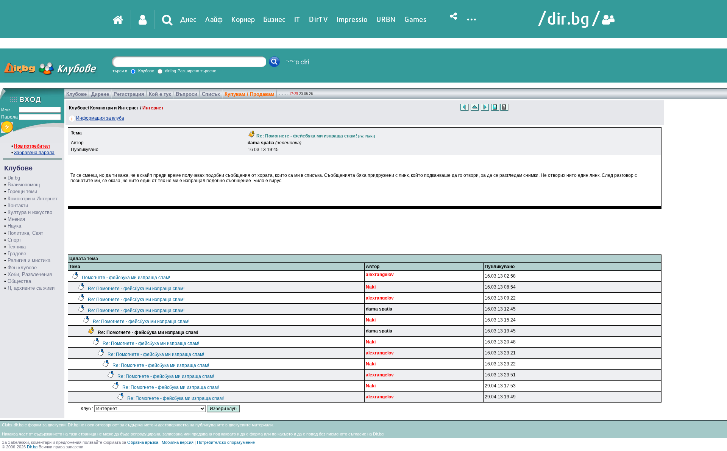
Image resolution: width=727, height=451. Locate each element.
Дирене (100, 94)
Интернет (153, 108)
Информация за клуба (100, 118)
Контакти (18, 205)
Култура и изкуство (30, 212)
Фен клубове (22, 267)
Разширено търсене (197, 71)
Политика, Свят (25, 233)
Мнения (16, 219)
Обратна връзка (142, 442)
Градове (17, 253)
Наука (14, 226)
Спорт (14, 240)
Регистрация (129, 94)
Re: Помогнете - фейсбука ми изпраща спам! (136, 288)
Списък (211, 94)
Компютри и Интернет (33, 198)
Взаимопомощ (24, 184)
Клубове (76, 94)
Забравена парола (34, 152)
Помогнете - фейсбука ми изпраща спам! (126, 277)
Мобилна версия (177, 442)
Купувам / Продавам (250, 94)
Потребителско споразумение (226, 442)
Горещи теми (22, 191)
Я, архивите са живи (31, 288)
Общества (19, 281)
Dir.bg (14, 178)
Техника (17, 247)
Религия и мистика (29, 260)
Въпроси (186, 94)
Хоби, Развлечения (30, 274)
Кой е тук (160, 94)
